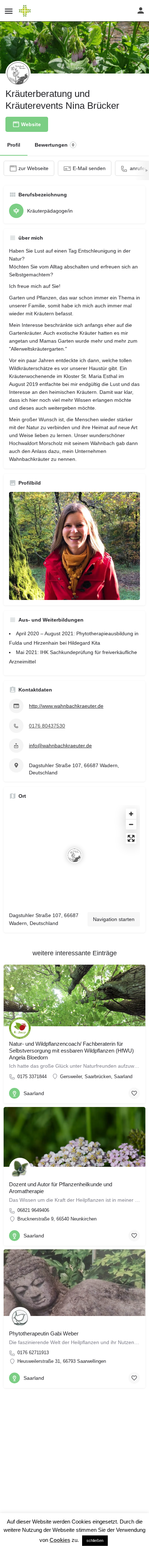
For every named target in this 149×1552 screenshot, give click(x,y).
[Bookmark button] (134, 1093)
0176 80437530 (47, 726)
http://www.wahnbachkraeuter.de (66, 706)
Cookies (60, 1540)
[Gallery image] (74, 546)
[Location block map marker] (74, 855)
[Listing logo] (18, 73)
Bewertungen (54, 145)
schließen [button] (94, 1540)
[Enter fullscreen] (131, 838)
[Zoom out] (131, 824)
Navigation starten (114, 919)
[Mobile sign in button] (140, 10)
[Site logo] (25, 11)
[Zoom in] (131, 814)
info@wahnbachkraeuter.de (60, 745)
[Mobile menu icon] (9, 11)
